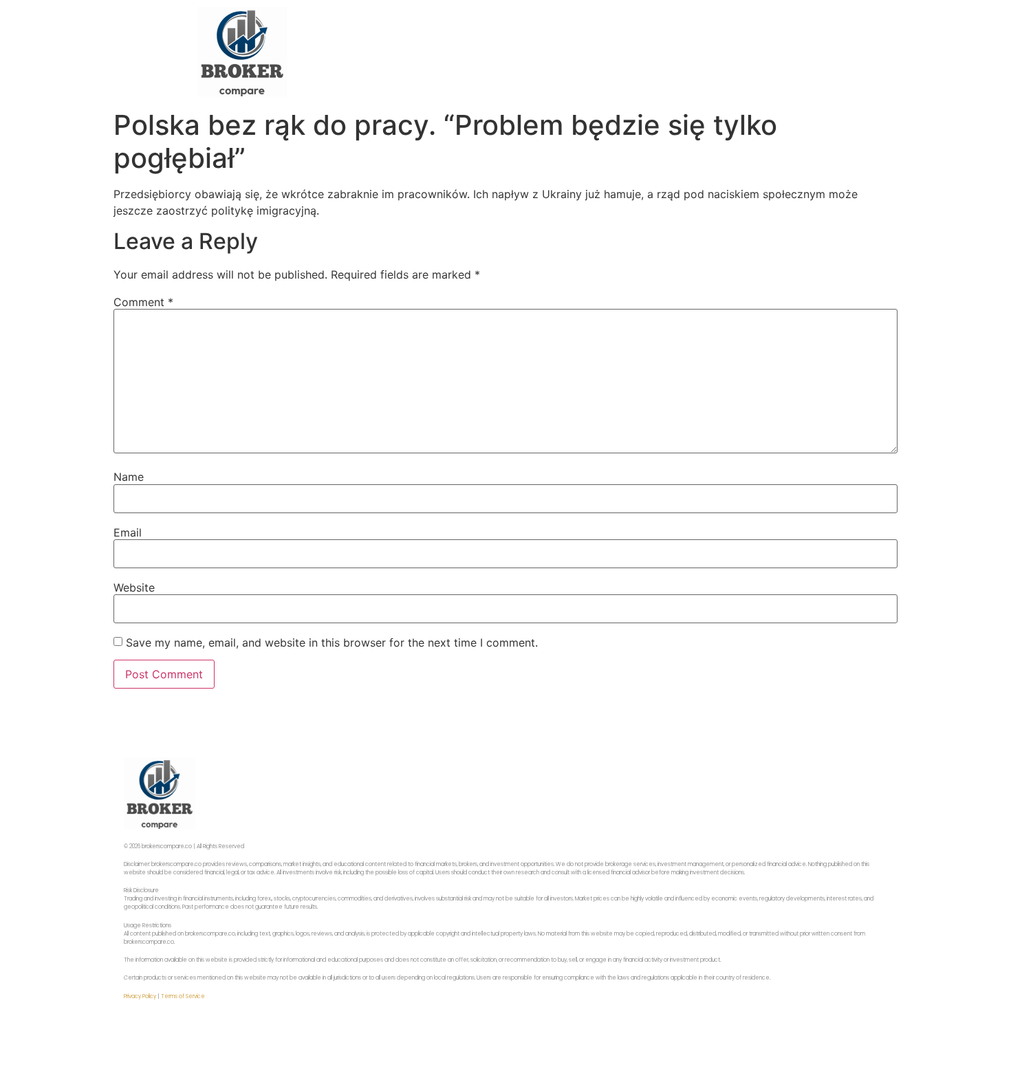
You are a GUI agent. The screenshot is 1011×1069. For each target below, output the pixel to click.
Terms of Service (183, 996)
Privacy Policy (140, 996)
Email (127, 532)
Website (134, 587)
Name (128, 476)
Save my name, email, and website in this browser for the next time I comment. (332, 642)
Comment (143, 301)
